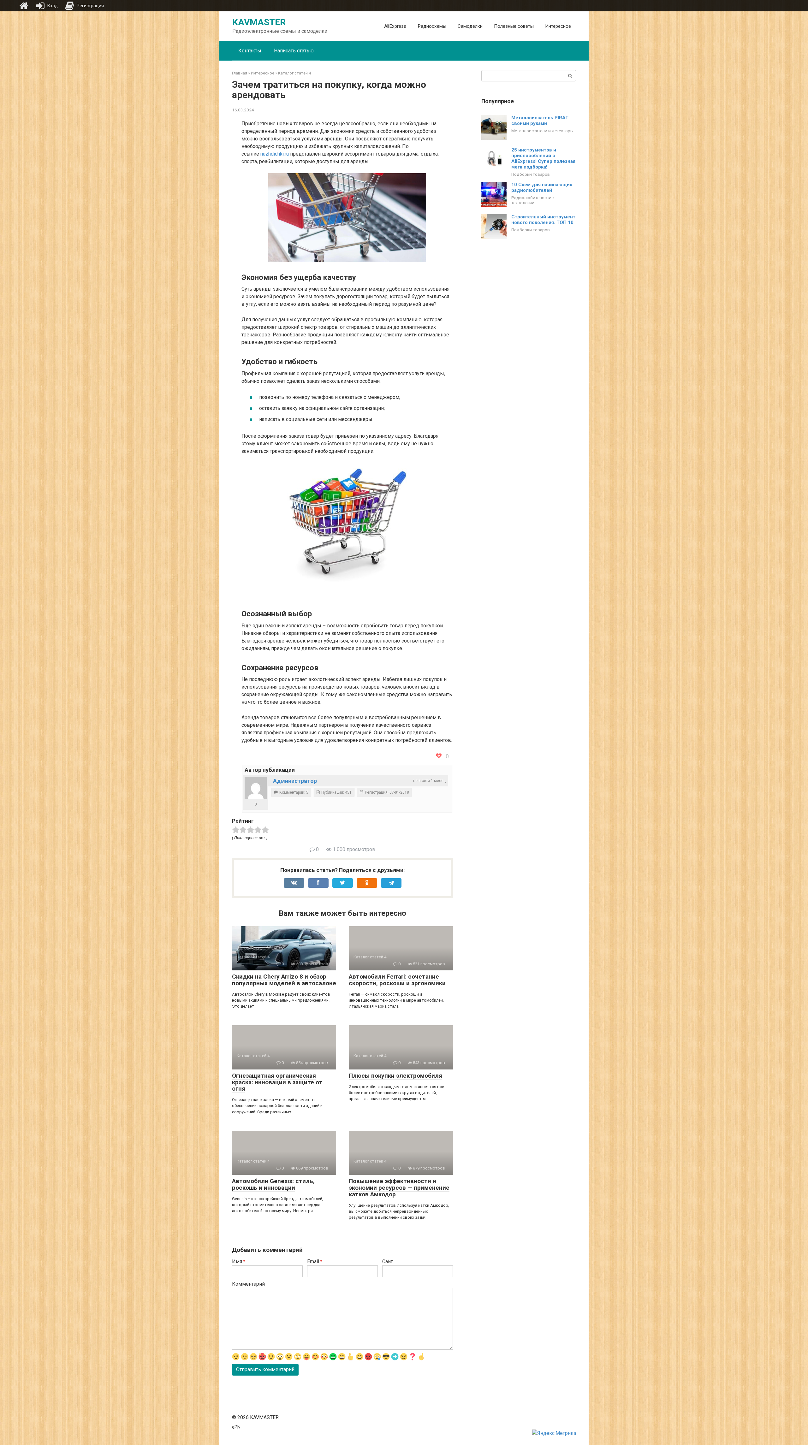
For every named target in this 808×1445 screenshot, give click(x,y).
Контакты (249, 51)
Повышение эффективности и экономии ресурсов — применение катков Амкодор (399, 1187)
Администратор (295, 781)
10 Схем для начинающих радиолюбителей (541, 187)
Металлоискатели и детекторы (542, 130)
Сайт (387, 1261)
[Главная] (23, 5)
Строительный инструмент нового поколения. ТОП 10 (543, 219)
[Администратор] (256, 788)
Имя (238, 1261)
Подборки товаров (530, 174)
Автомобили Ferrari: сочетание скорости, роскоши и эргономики (397, 980)
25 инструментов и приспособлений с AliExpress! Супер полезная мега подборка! (543, 158)
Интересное (558, 26)
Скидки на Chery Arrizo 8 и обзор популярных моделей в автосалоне (284, 980)
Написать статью (294, 51)
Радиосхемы (432, 26)
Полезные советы (514, 26)
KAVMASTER (259, 22)
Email (314, 1261)
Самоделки (470, 26)
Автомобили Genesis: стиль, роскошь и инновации (273, 1184)
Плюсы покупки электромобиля (395, 1075)
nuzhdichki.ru (274, 154)
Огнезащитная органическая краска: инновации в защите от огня (277, 1082)
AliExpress (395, 26)
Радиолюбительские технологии (532, 200)
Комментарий (248, 1284)
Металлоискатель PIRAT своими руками (539, 120)
